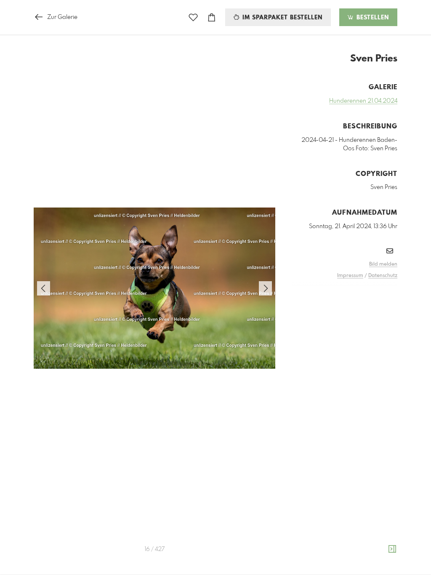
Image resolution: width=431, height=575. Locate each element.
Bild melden (383, 264)
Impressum (350, 275)
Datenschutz (382, 275)
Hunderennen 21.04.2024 (363, 101)
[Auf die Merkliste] (193, 17)
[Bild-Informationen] (392, 549)
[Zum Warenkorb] (212, 17)
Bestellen (371, 18)
